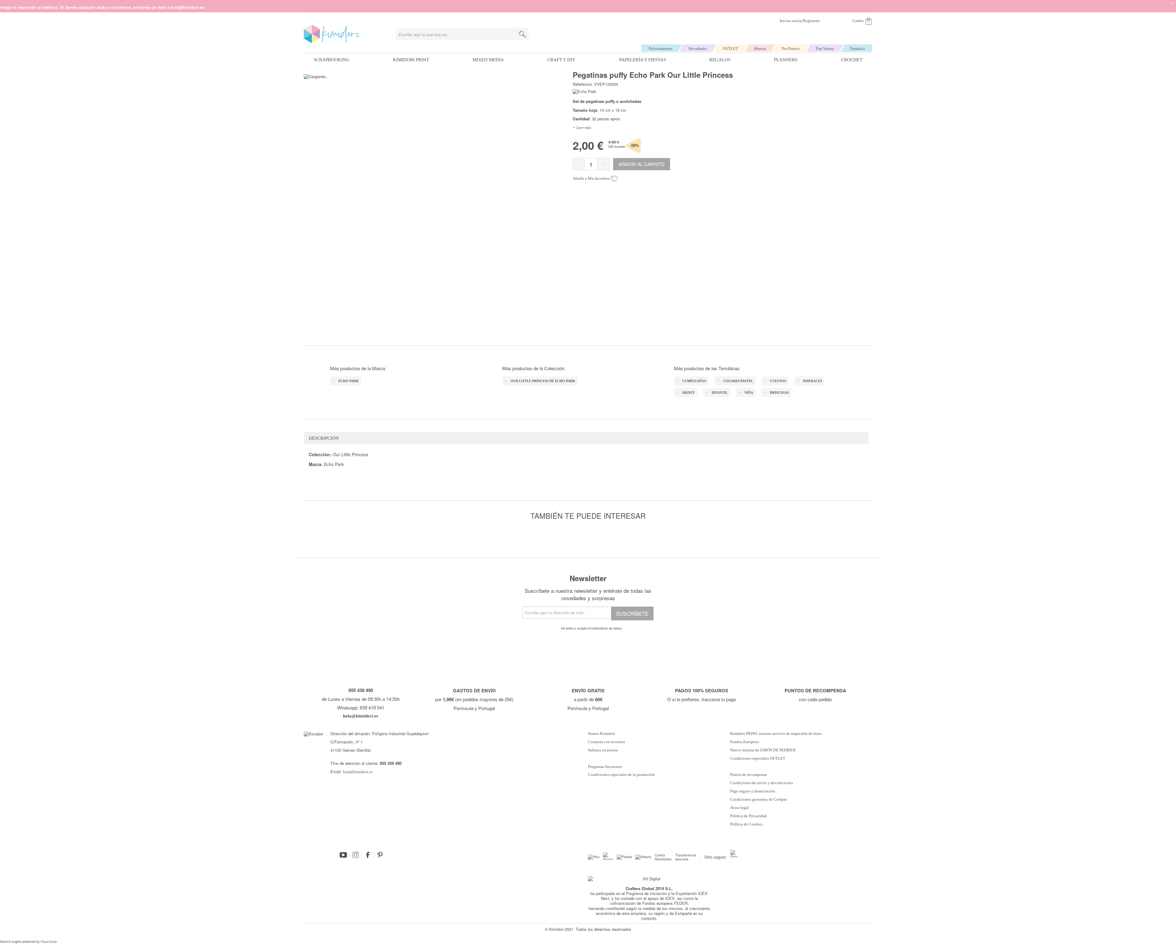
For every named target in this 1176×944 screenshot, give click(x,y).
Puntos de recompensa (748, 775)
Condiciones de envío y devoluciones (761, 783)
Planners (785, 59)
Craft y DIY (561, 59)
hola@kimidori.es (358, 771)
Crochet (851, 59)
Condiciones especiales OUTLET (757, 758)
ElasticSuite (49, 941)
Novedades (697, 48)
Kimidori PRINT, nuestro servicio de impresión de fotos (776, 734)
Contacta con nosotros (606, 742)
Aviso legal (739, 808)
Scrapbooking (331, 59)
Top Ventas (825, 48)
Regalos (719, 59)
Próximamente (661, 48)
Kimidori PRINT (411, 59)
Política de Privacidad (748, 816)
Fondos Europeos (744, 742)
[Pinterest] (380, 855)
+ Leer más (582, 127)
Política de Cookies (746, 824)
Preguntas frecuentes (605, 767)
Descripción (324, 438)
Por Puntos (791, 48)
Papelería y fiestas (642, 59)
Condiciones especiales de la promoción (622, 775)
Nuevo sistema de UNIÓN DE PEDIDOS (763, 750)
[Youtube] (343, 855)
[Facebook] (368, 855)
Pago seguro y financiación (752, 791)
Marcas (760, 48)
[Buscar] (522, 34)
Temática (857, 48)
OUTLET (730, 48)
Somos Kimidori (601, 734)
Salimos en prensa (603, 750)
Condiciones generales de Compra (758, 799)
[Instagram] (355, 855)
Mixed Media (488, 59)
